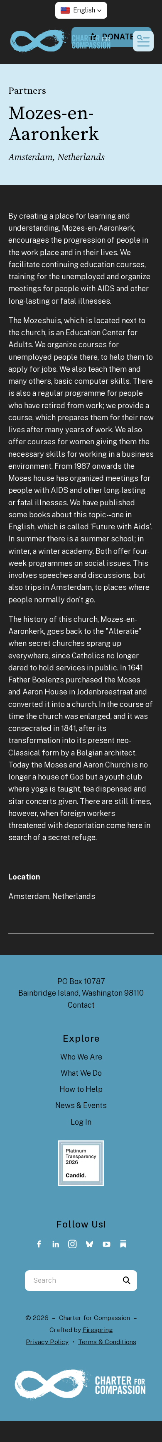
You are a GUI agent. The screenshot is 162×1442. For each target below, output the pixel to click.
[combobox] (70, 1280)
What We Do (81, 1073)
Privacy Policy (47, 1342)
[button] (81, 10)
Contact (81, 1005)
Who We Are (81, 1056)
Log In (81, 1122)
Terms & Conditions (107, 1342)
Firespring (98, 1330)
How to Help (81, 1089)
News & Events (81, 1105)
